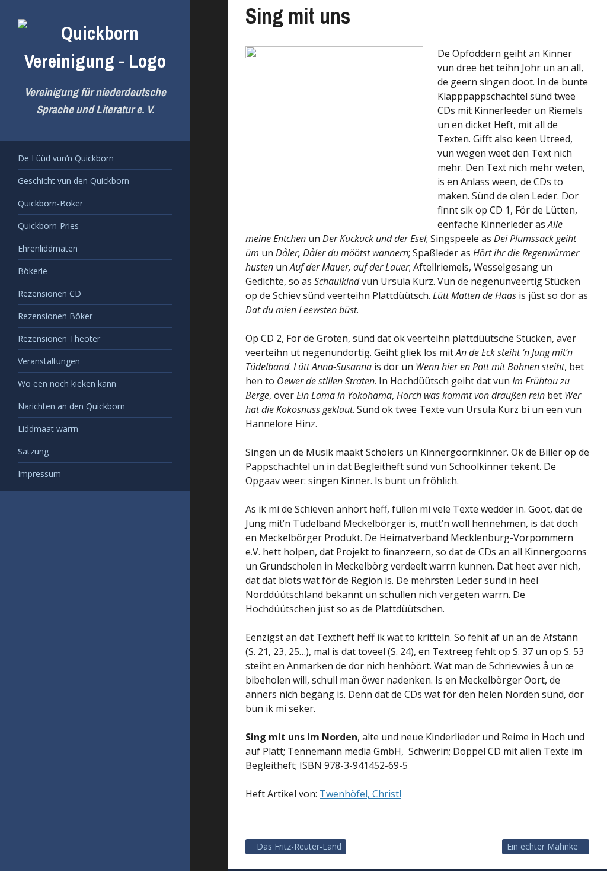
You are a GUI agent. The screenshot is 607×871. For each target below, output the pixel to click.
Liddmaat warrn (48, 428)
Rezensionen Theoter (59, 338)
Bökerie (32, 270)
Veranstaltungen (49, 361)
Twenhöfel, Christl (360, 793)
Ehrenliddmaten (48, 248)
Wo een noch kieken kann (67, 383)
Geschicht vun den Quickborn (73, 180)
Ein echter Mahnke (542, 846)
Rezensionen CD (49, 293)
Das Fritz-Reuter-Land (299, 846)
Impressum (39, 473)
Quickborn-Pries (48, 225)
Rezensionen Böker (55, 316)
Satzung (33, 451)
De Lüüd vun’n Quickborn (66, 158)
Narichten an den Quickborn (71, 406)
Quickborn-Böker (50, 203)
